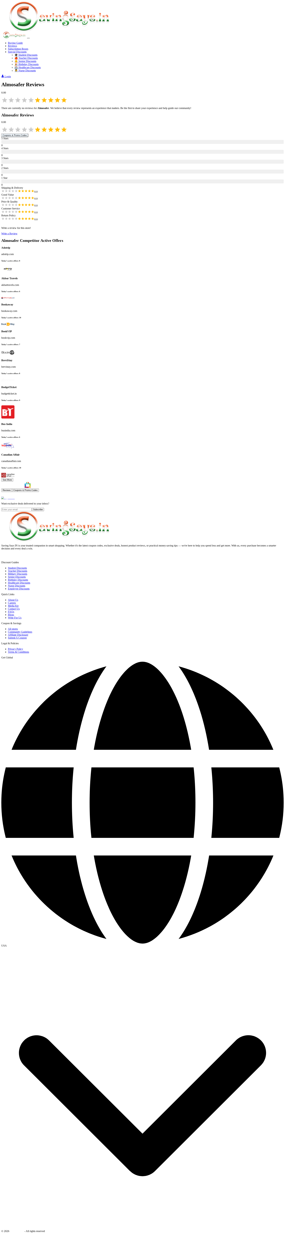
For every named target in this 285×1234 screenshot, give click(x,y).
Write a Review (9, 233)
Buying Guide (15, 42)
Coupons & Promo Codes (15, 135)
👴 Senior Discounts (25, 61)
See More (7, 480)
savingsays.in (17, 1231)
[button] (142, 946)
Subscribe (38, 509)
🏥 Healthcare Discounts (28, 67)
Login (8, 76)
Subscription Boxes (18, 48)
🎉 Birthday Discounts (27, 64)
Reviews (12, 45)
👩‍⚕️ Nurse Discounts (25, 70)
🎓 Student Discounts (26, 55)
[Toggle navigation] (28, 38)
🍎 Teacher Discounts (26, 58)
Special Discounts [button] (17, 51)
